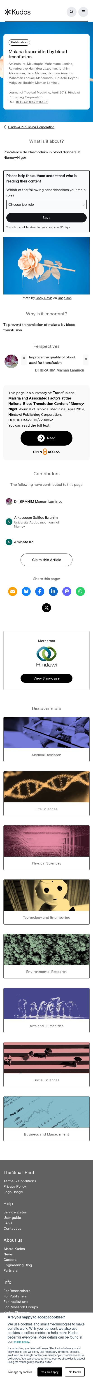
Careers (9, 1259)
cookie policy (21, 1342)
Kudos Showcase (17, 1312)
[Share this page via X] (46, 607)
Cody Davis (44, 298)
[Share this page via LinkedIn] (53, 591)
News (8, 1254)
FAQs (7, 1223)
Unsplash (65, 298)
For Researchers (16, 1291)
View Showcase (46, 678)
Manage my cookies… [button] (21, 1372)
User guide (12, 1217)
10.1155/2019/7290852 (32, 102)
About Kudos (14, 1249)
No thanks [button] (75, 1372)
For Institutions (15, 1301)
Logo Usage (13, 1192)
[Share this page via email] (12, 591)
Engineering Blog (17, 1265)
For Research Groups (20, 1307)
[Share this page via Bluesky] (26, 591)
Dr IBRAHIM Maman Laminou (59, 370)
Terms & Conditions (19, 1181)
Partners (10, 1270)
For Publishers (15, 1296)
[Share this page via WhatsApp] (80, 591)
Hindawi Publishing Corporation (31, 127)
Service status (15, 1212)
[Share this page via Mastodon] (66, 591)
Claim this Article (46, 560)
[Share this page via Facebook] (39, 591)
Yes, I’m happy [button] (49, 1372)
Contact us (12, 1228)
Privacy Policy (14, 1186)
